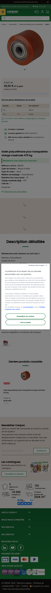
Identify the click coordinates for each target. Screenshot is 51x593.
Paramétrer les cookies (25, 316)
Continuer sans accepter (36, 265)
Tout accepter (25, 322)
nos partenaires (28, 307)
